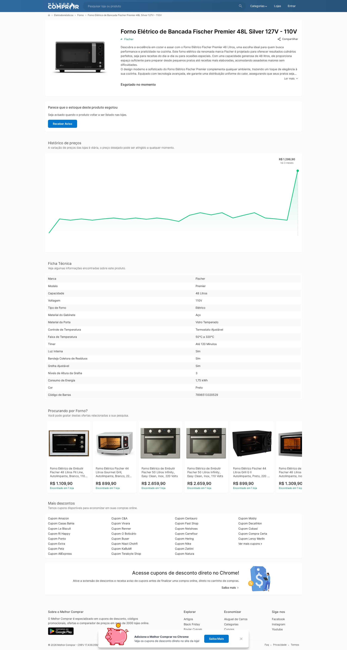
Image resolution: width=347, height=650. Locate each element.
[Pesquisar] (240, 6)
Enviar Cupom (193, 629)
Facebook (278, 619)
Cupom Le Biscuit (59, 528)
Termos (295, 644)
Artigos (188, 619)
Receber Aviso (62, 123)
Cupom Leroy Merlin (251, 538)
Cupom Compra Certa (252, 533)
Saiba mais (228, 587)
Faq (267, 644)
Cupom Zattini (184, 548)
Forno (80, 15)
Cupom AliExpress (60, 553)
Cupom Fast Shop (186, 523)
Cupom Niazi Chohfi (124, 543)
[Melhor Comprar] (64, 6)
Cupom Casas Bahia (61, 523)
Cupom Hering (184, 538)
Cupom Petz (56, 548)
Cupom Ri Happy (59, 533)
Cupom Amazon (58, 518)
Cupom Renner (121, 528)
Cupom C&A (119, 518)
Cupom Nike (183, 543)
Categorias (231, 624)
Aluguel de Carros (235, 619)
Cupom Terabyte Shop (126, 553)
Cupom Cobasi (248, 528)
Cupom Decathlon (250, 523)
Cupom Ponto (57, 538)
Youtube (277, 629)
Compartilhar (290, 39)
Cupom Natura (184, 553)
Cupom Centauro (186, 518)
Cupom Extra (56, 543)
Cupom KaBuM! (121, 548)
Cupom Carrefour (186, 533)
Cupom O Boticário (123, 533)
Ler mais (289, 78)
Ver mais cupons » (250, 543)
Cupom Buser (120, 538)
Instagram (278, 624)
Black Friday (192, 624)
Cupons (229, 629)
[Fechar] (242, 639)
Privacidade (280, 644)
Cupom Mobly (247, 518)
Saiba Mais (216, 638)
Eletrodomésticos (63, 15)
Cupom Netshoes (186, 528)
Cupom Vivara (120, 523)
